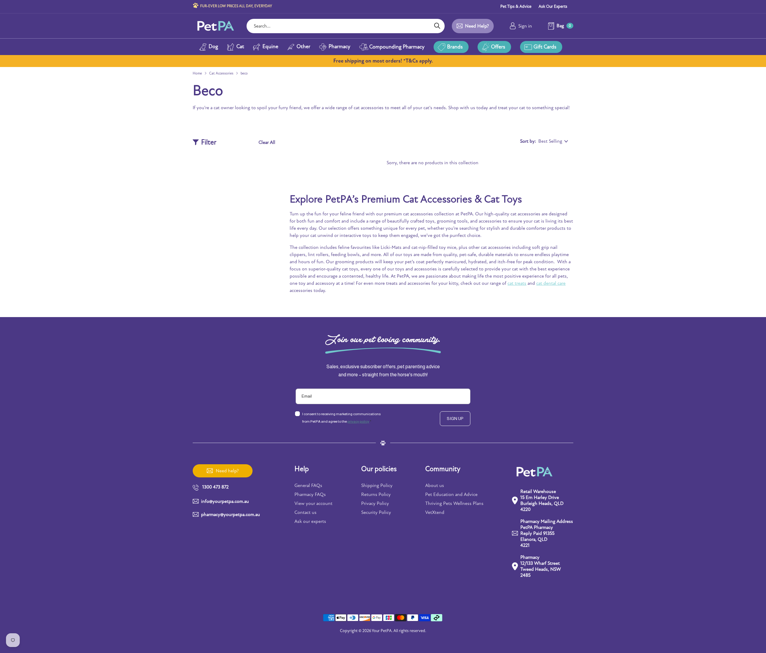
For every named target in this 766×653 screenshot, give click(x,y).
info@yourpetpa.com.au (225, 501)
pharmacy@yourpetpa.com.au (230, 514)
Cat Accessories (221, 73)
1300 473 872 (215, 487)
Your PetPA (382, 630)
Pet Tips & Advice (515, 6)
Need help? (477, 26)
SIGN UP (455, 418)
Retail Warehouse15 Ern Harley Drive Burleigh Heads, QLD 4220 (541, 500)
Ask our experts (310, 521)
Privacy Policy (375, 503)
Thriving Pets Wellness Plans (454, 503)
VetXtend (434, 512)
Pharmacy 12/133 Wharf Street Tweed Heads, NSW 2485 (540, 566)
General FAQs (308, 485)
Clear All (267, 142)
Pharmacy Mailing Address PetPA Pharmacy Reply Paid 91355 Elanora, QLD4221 (546, 533)
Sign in (525, 26)
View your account (313, 503)
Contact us (305, 512)
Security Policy (376, 512)
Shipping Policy (377, 485)
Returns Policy (376, 494)
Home (197, 73)
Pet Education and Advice (451, 494)
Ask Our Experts (553, 6)
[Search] (437, 26)
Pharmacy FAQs (310, 494)
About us (434, 485)
